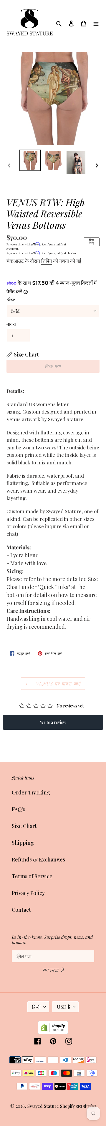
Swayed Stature (43, 1106)
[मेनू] (96, 23)
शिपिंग (46, 260)
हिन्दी (36, 1007)
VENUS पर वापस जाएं (57, 683)
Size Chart (24, 825)
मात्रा (11, 324)
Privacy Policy (28, 892)
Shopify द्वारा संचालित (78, 1106)
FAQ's (18, 809)
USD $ (63, 1007)
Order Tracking (31, 792)
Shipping (23, 842)
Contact (21, 909)
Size (10, 299)
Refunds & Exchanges (38, 859)
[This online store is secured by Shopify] (53, 1031)
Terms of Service (32, 876)
